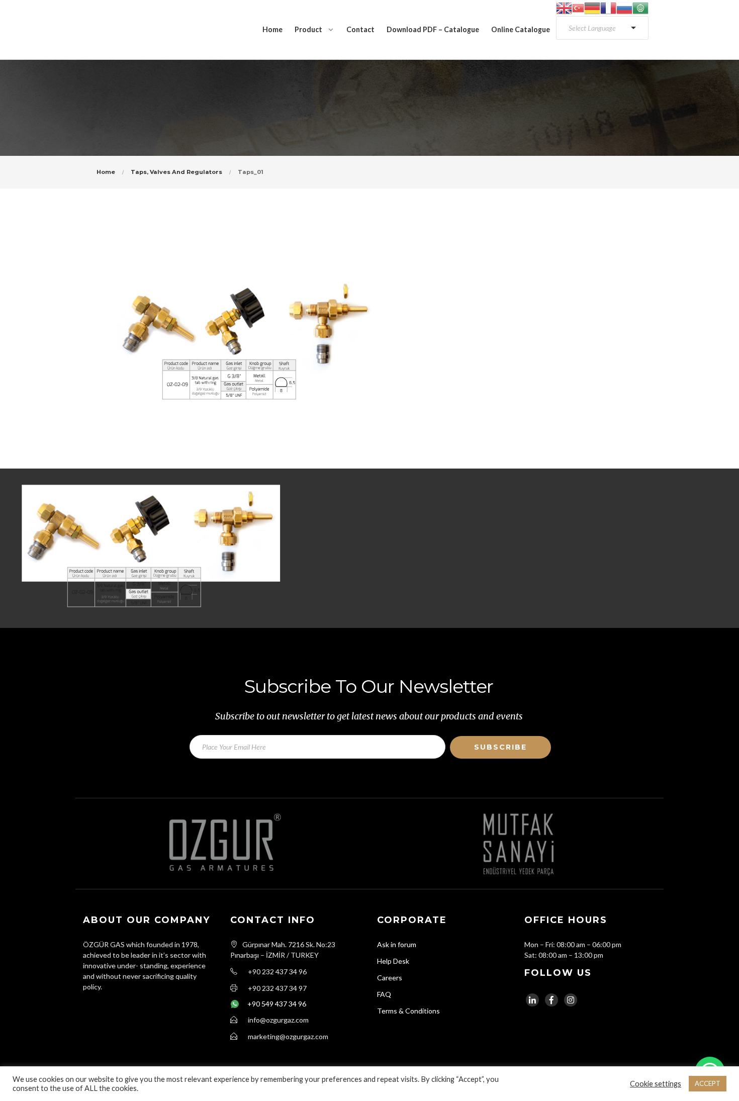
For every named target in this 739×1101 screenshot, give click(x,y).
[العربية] (640, 7)
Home (272, 29)
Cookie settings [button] (655, 1083)
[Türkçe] (578, 7)
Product (308, 29)
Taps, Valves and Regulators (176, 171)
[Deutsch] (592, 7)
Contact (360, 29)
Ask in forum (396, 944)
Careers (389, 977)
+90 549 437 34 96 (276, 1003)
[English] (564, 7)
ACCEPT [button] (707, 1083)
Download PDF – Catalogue (433, 29)
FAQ (384, 994)
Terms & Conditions (408, 1010)
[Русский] (624, 7)
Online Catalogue (520, 29)
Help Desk (393, 961)
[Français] (608, 7)
